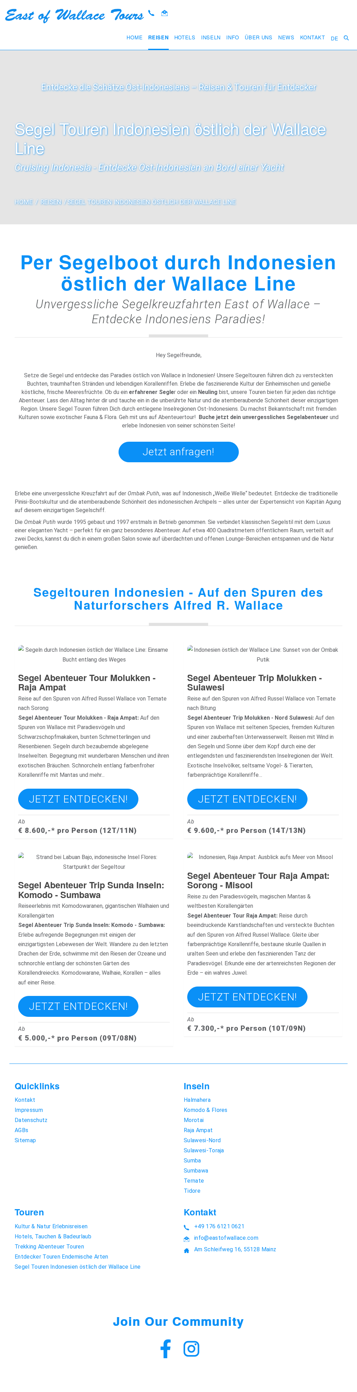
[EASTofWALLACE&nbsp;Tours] (74, 16)
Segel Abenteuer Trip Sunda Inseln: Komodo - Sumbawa (91, 890)
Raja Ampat (198, 1130)
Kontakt (312, 37)
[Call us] (151, 13)
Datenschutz (31, 1120)
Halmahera (197, 1100)
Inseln (211, 37)
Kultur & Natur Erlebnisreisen (51, 1226)
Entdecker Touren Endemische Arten (61, 1256)
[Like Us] (165, 1350)
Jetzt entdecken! (78, 799)
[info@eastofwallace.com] (164, 13)
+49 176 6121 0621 (219, 1226)
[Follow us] (191, 1350)
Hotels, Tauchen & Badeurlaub (53, 1236)
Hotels (185, 37)
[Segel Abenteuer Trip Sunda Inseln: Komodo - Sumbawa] (94, 857)
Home (135, 37)
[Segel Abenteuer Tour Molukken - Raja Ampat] (94, 650)
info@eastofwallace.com (226, 1238)
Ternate (194, 1180)
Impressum (29, 1110)
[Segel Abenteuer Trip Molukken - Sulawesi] (263, 650)
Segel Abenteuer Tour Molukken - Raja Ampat (86, 682)
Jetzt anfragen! (178, 452)
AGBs (21, 1130)
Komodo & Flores (206, 1110)
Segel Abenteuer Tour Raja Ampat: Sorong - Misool (258, 880)
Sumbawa (196, 1170)
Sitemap (25, 1140)
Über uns (259, 37)
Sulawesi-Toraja (204, 1150)
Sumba (192, 1160)
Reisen (158, 37)
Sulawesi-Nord (202, 1140)
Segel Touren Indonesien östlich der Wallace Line (151, 202)
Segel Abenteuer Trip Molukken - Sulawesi (254, 682)
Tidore (192, 1191)
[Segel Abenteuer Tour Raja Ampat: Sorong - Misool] (263, 857)
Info (232, 37)
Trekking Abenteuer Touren (49, 1246)
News (286, 37)
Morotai (194, 1120)
